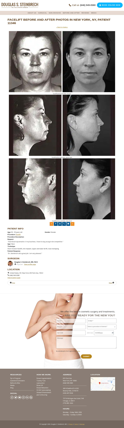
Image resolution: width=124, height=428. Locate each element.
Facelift (18, 235)
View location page (14, 278)
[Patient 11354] (72, 224)
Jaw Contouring (42, 395)
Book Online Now (111, 5)
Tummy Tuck (41, 381)
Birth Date (90, 333)
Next (110, 283)
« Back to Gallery (62, 27)
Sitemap (82, 424)
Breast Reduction (42, 388)
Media (12, 385)
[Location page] (56, 224)
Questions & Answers (17, 381)
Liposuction (41, 383)
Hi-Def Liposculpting (44, 390)
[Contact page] (68, 224)
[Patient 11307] (51, 224)
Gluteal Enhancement (44, 392)
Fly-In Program (15, 378)
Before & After (15, 383)
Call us (84, 5)
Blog (11, 388)
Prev (13, 283)
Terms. (78, 351)
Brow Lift (40, 385)
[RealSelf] (27, 397)
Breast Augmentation (44, 378)
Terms (76, 424)
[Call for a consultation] (64, 224)
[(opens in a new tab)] (103, 390)
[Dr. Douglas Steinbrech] (19, 8)
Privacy (71, 424)
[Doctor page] (60, 224)
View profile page (30, 264)
